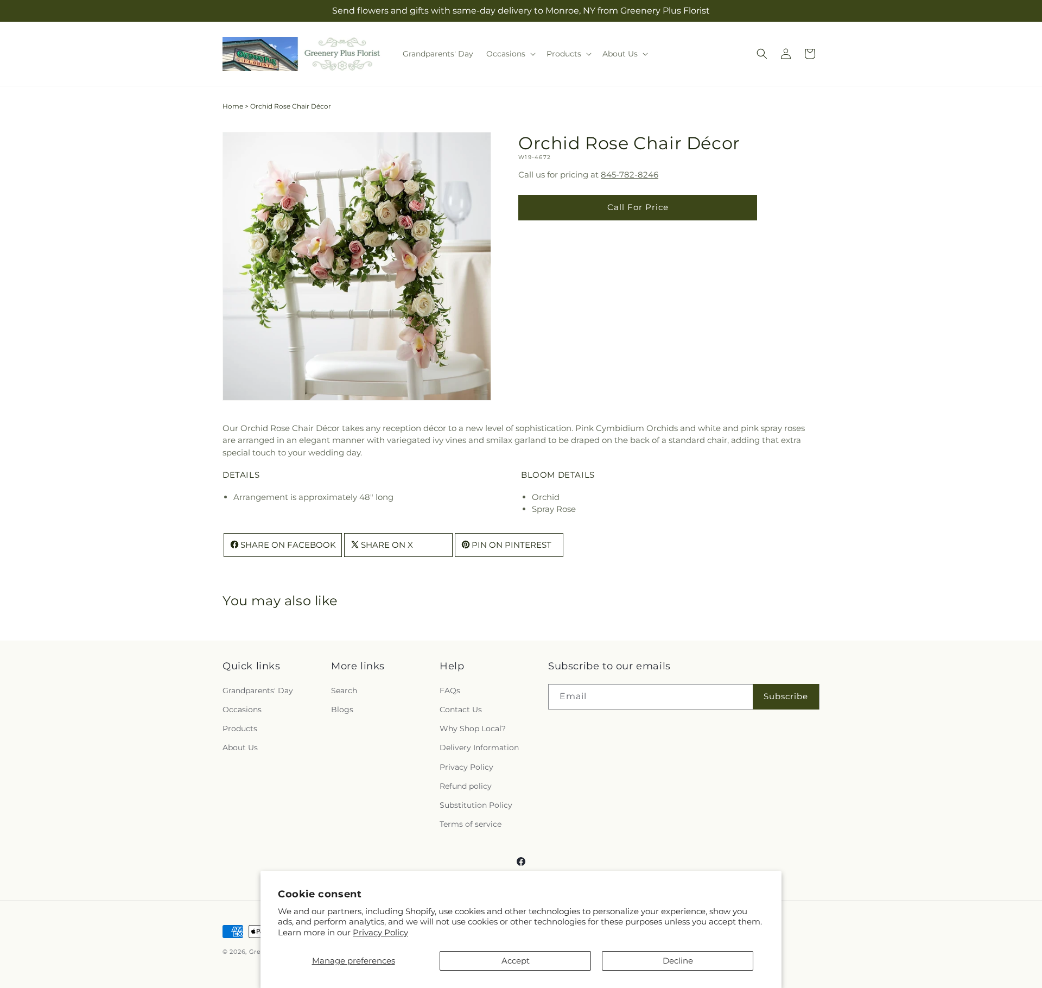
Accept (515, 960)
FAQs (450, 690)
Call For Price (638, 207)
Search (344, 690)
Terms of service (470, 824)
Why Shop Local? (473, 728)
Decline (678, 960)
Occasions (242, 709)
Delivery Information (479, 747)
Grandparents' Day (258, 690)
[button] (510, 53)
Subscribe (786, 696)
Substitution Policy (476, 805)
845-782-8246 (629, 175)
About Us (240, 747)
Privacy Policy (380, 932)
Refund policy (466, 786)
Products (240, 728)
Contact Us (461, 709)
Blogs (342, 709)
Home (233, 106)
